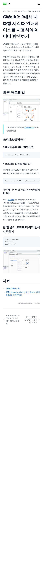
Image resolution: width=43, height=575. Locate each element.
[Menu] (38, 3)
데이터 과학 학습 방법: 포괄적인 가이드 (30, 319)
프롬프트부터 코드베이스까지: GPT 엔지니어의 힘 (13, 319)
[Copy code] (37, 155)
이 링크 (11, 199)
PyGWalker (29, 127)
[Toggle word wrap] (33, 155)
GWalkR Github (12, 288)
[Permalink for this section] (27, 92)
